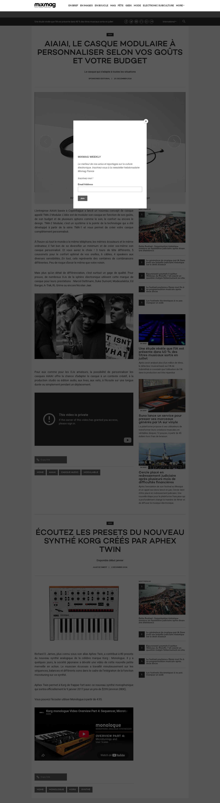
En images (86, 5)
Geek (128, 5)
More (179, 5)
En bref (73, 5)
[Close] (146, 121)
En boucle (101, 5)
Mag (113, 5)
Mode (137, 5)
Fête (120, 5)
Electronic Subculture (158, 5)
